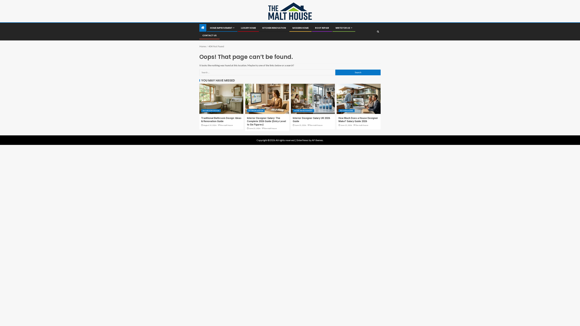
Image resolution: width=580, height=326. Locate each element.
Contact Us (209, 35)
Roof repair (322, 27)
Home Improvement (221, 27)
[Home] (203, 28)
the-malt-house (226, 125)
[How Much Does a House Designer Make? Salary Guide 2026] (359, 99)
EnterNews (302, 140)
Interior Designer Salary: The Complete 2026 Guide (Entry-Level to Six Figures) (266, 121)
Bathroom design (211, 111)
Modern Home (300, 27)
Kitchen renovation (274, 27)
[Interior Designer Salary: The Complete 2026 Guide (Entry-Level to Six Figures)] (267, 99)
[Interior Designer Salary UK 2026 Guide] (313, 99)
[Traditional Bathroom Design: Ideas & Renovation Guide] (221, 99)
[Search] (378, 32)
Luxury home (248, 27)
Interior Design (255, 111)
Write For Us (342, 27)
